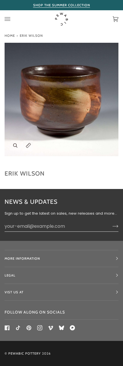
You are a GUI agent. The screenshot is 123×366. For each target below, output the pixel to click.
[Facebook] (7, 327)
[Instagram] (39, 327)
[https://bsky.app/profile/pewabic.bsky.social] (61, 327)
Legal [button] (10, 275)
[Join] (110, 226)
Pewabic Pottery (24, 353)
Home (10, 36)
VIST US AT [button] (14, 292)
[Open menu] (13, 19)
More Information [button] (22, 259)
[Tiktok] (18, 327)
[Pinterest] (28, 327)
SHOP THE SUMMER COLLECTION (61, 5)
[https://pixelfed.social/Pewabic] (72, 327)
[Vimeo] (50, 327)
